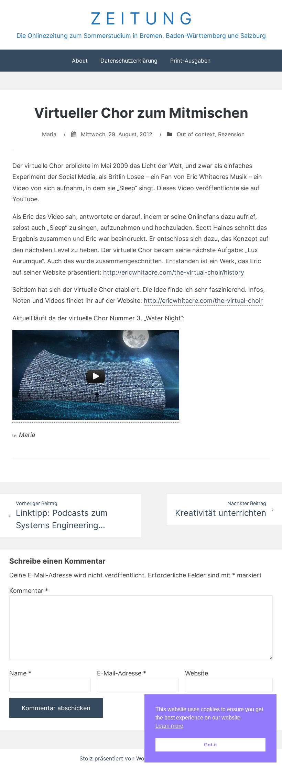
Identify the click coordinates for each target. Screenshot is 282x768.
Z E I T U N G (141, 18)
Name (20, 673)
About (80, 60)
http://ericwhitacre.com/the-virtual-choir (203, 300)
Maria (49, 134)
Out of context (196, 134)
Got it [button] (210, 744)
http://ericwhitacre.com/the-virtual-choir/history (173, 272)
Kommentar (28, 590)
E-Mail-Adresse (121, 673)
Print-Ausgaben (190, 60)
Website (196, 673)
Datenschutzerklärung (129, 60)
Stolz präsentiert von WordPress (122, 758)
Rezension (231, 134)
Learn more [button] (169, 726)
